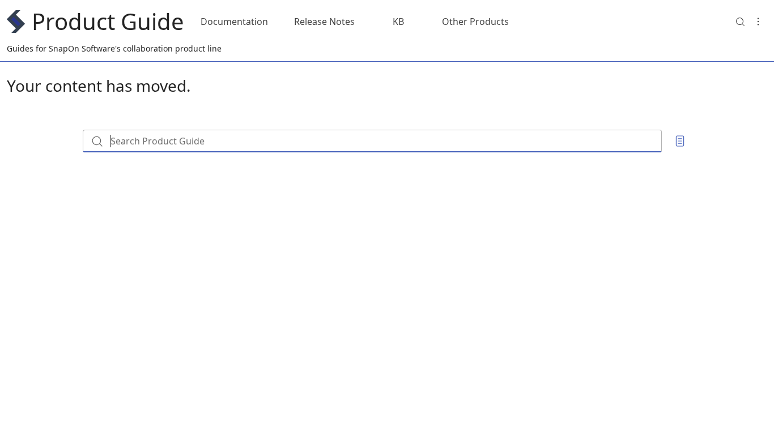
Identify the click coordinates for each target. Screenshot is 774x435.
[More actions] (758, 21)
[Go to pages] (680, 141)
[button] (740, 21)
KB (398, 21)
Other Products (475, 21)
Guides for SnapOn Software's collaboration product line (114, 48)
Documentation (234, 21)
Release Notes (324, 21)
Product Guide (108, 21)
